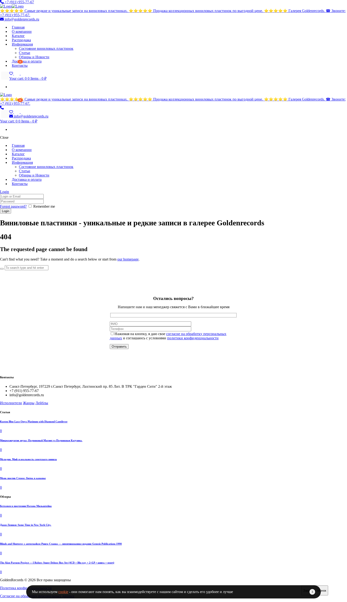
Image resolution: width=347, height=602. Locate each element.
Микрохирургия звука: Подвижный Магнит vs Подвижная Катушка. (41, 440)
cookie (63, 592)
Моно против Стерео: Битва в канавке (23, 478)
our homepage (128, 259)
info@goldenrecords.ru (21, 19)
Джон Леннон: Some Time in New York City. (25, 524)
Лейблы (41, 403)
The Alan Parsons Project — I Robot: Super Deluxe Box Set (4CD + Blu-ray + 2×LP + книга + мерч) (57, 562)
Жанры (28, 403)
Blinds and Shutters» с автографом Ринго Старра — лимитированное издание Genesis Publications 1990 (61, 543)
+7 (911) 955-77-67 (19, 2)
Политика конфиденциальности (26, 588)
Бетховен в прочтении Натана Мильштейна (26, 506)
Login (4, 192)
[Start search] (2, 268)
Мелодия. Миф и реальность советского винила (28, 459)
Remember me (44, 206)
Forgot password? (13, 206)
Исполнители (11, 403)
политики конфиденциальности (193, 338)
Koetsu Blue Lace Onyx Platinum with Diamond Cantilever (34, 421)
